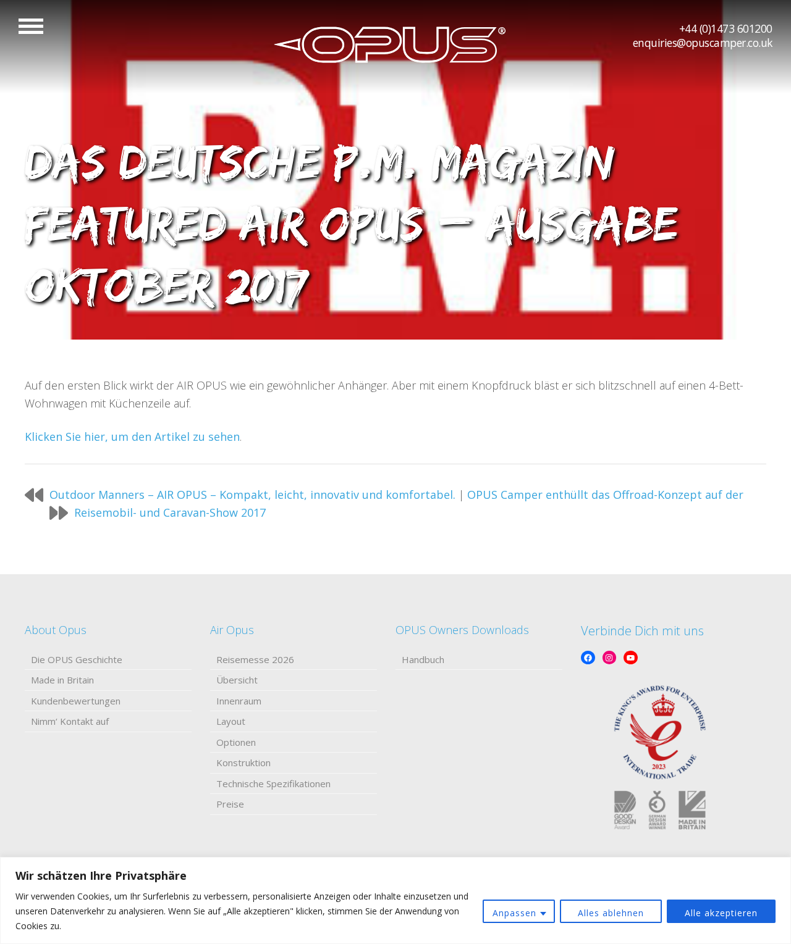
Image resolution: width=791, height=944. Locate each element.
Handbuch (423, 659)
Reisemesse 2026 (255, 659)
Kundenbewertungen (76, 701)
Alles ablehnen (611, 913)
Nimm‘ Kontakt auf (70, 721)
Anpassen (514, 913)
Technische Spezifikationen (273, 783)
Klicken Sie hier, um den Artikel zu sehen (132, 436)
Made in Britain (62, 680)
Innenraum (238, 701)
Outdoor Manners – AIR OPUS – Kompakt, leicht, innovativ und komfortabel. (252, 494)
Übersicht (237, 680)
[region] (395, 900)
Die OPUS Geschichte (76, 659)
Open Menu (30, 26)
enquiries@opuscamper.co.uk (702, 42)
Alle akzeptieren (721, 913)
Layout (230, 721)
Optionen (236, 742)
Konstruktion (243, 762)
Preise (230, 804)
